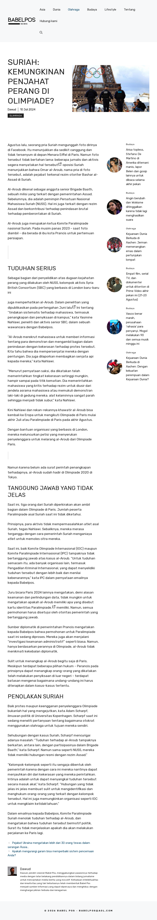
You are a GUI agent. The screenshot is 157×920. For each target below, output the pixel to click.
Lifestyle (110, 9)
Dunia (56, 9)
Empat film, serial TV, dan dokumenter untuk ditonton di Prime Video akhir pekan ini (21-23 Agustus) (137, 286)
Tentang (129, 9)
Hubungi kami (48, 21)
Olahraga (73, 9)
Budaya (92, 9)
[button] (41, 32)
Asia (42, 9)
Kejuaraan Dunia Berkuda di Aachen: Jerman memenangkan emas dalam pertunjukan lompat (136, 246)
